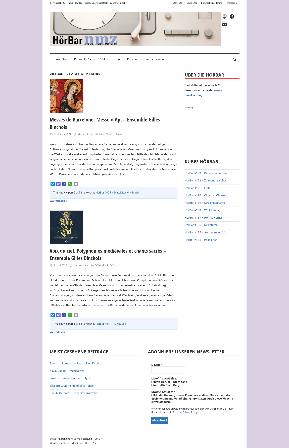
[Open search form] (234, 59)
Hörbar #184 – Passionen (201, 239)
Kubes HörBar (83, 59)
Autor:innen (153, 59)
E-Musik (105, 59)
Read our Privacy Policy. (185, 412)
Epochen (132, 59)
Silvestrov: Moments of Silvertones (72, 385)
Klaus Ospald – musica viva (67, 370)
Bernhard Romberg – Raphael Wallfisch (74, 363)
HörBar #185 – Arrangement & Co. (206, 232)
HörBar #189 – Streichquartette (205, 202)
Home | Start (60, 59)
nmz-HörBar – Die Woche (170, 381)
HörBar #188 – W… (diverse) (202, 210)
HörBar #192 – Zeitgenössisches (206, 180)
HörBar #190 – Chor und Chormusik (207, 195)
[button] (53, 184)
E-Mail (156, 364)
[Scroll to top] (282, 441)
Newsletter (191, 3)
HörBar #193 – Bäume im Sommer (206, 173)
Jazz (118, 59)
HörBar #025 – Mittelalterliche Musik (117, 192)
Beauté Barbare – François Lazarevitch (74, 393)
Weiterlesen (57, 201)
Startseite (177, 3)
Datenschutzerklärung (211, 3)
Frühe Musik (106, 134)
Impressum (231, 3)
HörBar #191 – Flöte (198, 188)
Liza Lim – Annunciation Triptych (70, 378)
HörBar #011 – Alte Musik (111, 323)
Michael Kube (85, 134)
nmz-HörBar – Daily (167, 385)
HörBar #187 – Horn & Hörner (203, 217)
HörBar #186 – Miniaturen (201, 225)
